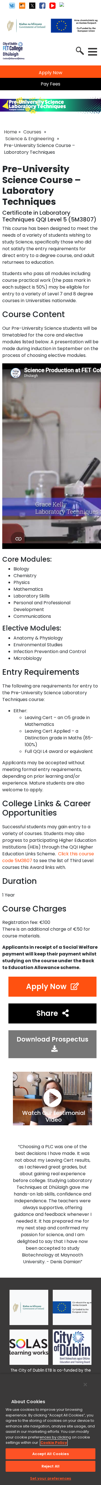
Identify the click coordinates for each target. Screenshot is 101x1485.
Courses (32, 132)
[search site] (79, 50)
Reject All (50, 1466)
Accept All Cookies (50, 1454)
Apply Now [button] (50, 72)
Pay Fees (50, 84)
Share (47, 1013)
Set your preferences (50, 1478)
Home (10, 132)
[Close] (85, 1384)
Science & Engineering (29, 138)
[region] (50, 1429)
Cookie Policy (53, 1442)
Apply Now (46, 986)
